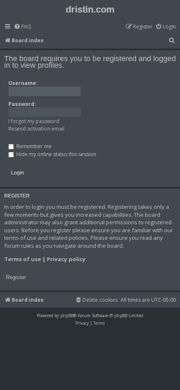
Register (16, 277)
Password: (22, 104)
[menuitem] (22, 27)
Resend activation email (36, 129)
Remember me (33, 146)
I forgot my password (33, 121)
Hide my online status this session (55, 154)
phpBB (66, 315)
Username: (23, 83)
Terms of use (22, 259)
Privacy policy (66, 259)
